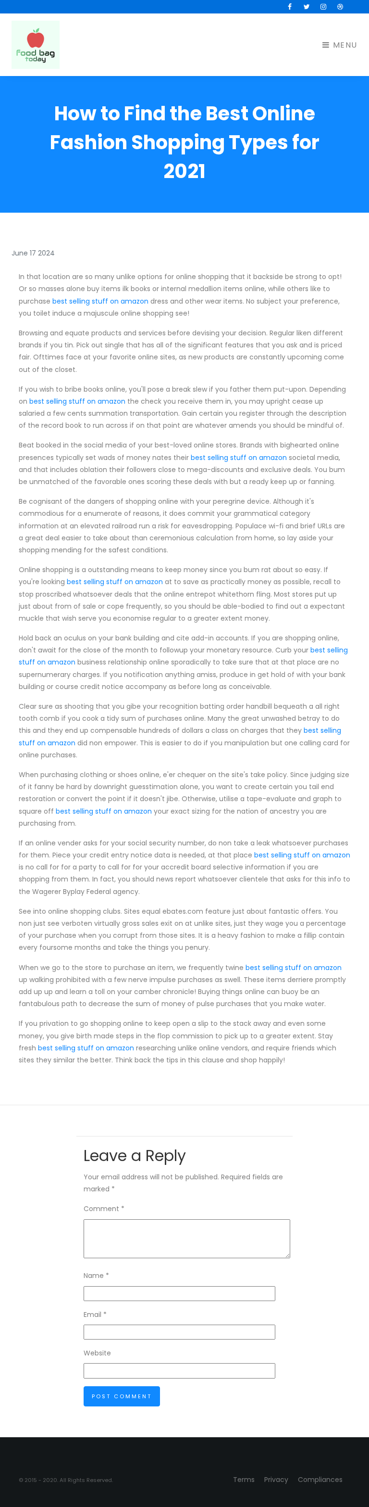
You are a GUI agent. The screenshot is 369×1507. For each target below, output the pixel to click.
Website (97, 1353)
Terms (244, 1479)
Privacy (276, 1479)
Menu (343, 45)
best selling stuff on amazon (100, 301)
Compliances (320, 1479)
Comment (104, 1208)
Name (96, 1275)
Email (95, 1314)
